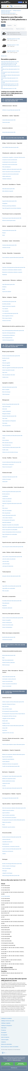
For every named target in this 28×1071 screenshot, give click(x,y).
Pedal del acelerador (6, 522)
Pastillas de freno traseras (12, 725)
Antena (8, 132)
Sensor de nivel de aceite (7, 624)
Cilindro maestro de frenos (13, 701)
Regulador (4, 605)
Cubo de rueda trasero (12, 788)
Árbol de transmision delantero (14, 808)
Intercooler (4, 408)
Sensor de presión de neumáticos (9, 683)
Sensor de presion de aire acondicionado (11, 171)
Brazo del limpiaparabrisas (13, 330)
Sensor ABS (4, 728)
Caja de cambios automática (8, 815)
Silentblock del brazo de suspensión (10, 764)
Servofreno (4, 730)
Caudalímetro (5, 496)
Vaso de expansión (6, 425)
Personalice (14, 1067)
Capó (8, 284)
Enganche (9, 201)
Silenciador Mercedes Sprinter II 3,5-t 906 (10, 61)
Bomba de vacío (5, 358)
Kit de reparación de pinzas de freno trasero (14, 713)
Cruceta (4, 785)
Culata (3, 437)
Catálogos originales (5, 1023)
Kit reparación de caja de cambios (14, 819)
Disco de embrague (6, 868)
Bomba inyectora (6, 494)
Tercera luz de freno (6, 320)
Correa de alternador (11, 462)
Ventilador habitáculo (6, 178)
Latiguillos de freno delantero (8, 718)
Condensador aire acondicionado (9, 162)
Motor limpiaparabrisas (7, 337)
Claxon (8, 676)
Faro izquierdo (5, 311)
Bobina (8, 655)
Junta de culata (5, 561)
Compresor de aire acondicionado (9, 159)
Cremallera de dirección (7, 841)
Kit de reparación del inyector (8, 520)
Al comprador (4, 1034)
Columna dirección (6, 839)
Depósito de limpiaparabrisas (13, 267)
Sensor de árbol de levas (12, 617)
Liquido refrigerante (6, 411)
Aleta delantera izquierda (7, 191)
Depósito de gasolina (12, 503)
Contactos (3, 1042)
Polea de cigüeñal (6, 362)
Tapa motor (4, 372)
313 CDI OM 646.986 (5, 896)
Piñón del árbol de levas (7, 442)
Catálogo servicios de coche (7, 1020)
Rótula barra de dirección (7, 851)
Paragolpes (4, 203)
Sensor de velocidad (6, 686)
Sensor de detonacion (7, 622)
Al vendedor (4, 1032)
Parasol (4, 232)
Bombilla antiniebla (6, 303)
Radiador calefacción (12, 169)
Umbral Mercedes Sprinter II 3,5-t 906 (9, 63)
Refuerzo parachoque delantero (9, 205)
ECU (3, 505)
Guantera (9, 230)
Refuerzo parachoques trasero (9, 220)
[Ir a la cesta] (26, 2)
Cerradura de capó (6, 247)
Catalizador (9, 476)
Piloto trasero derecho (7, 318)
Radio (3, 235)
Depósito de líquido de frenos (8, 704)
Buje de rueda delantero (7, 756)
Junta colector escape (12, 556)
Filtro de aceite (5, 590)
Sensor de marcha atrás (7, 681)
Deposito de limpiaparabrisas (8, 332)
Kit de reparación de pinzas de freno (10, 711)
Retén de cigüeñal (6, 365)
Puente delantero (6, 761)
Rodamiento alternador (7, 607)
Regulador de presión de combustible (10, 524)
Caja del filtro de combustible (8, 588)
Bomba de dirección (11, 837)
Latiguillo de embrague (7, 873)
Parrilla (3, 289)
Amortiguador (10, 798)
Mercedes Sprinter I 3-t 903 (13, 44)
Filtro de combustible (6, 510)
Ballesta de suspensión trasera (9, 778)
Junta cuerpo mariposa (7, 517)
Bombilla (9, 301)
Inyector (9, 515)
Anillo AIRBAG (10, 147)
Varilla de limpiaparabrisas (8, 340)
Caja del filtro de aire (11, 586)
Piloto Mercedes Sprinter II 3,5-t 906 (8, 88)
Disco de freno (5, 706)
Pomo (3, 824)
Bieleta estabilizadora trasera (8, 781)
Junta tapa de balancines (7, 566)
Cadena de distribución (12, 435)
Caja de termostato (6, 406)
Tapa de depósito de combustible (9, 534)
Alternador (9, 387)
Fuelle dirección (5, 844)
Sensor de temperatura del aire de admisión (11, 532)
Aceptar (7, 1064)
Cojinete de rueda (6, 783)
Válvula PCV (4, 536)
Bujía (3, 657)
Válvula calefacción (6, 176)
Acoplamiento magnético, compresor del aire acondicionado (14, 157)
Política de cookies (16, 1060)
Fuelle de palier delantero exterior (14, 744)
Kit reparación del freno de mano (9, 716)
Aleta (8, 188)
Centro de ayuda (4, 1039)
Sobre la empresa (5, 1037)
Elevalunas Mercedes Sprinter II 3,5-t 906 (9, 84)
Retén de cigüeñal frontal (12, 367)
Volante (4, 853)
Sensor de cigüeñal (6, 620)
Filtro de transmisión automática (9, 817)
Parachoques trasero (11, 218)
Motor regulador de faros (7, 315)
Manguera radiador (6, 413)
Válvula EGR (4, 481)
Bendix (8, 637)
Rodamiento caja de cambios (8, 827)
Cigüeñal (4, 360)
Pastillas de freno (6, 723)
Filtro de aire (5, 508)
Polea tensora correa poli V (8, 464)
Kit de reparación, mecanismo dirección (10, 846)
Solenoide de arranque (7, 639)
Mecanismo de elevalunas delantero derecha (12, 269)
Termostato (4, 423)
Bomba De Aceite (11, 355)
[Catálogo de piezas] (11, 6)
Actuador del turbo (11, 576)
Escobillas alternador (11, 600)
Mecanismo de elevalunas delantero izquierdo (12, 272)
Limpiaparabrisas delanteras (8, 335)
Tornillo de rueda (10, 766)
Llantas (8, 120)
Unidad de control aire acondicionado (10, 174)
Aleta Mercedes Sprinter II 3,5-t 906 (8, 64)
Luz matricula (10, 313)
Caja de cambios (6, 812)
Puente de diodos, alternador (8, 662)
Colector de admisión (7, 498)
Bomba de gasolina (11, 491)
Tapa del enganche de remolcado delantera (11, 208)
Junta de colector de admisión (8, 559)
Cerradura (9, 245)
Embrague (4, 870)
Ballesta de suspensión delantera (14, 754)
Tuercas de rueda (6, 122)
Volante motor (5, 377)
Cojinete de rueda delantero (8, 759)
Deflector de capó (11, 110)
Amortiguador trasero (12, 776)
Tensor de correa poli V (7, 466)
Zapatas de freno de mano (8, 732)
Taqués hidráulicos (11, 447)
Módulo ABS (5, 720)
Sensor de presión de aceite (8, 370)
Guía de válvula (5, 440)
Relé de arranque (6, 664)
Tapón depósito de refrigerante (9, 420)
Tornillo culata (5, 449)
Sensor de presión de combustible (9, 529)
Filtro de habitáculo (6, 166)
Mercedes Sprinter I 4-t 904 (13, 51)
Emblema (4, 286)
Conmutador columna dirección (9, 679)
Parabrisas (4, 274)
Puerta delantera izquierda (12, 257)
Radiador (9, 416)
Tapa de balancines (6, 445)
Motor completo (5, 389)
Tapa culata (4, 418)
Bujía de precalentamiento (8, 660)
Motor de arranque (6, 391)
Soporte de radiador (6, 291)
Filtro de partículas (6, 513)
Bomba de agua (10, 404)
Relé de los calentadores (12, 527)
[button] (20, 2)
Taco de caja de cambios (12, 546)
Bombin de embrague (12, 863)
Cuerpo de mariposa (6, 501)
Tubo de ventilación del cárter (8, 374)
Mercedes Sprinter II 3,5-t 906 (13, 38)
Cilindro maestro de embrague (8, 866)
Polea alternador (5, 603)
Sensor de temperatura (7, 627)
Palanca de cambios (6, 822)
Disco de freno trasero (7, 709)
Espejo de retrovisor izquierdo (8, 306)
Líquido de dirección (11, 848)
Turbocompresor (6, 394)
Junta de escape (5, 563)
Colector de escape (6, 479)
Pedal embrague (10, 875)
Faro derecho (5, 308)
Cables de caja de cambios (8, 810)
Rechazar (20, 1064)
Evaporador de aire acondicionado (9, 164)
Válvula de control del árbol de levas (10, 452)
